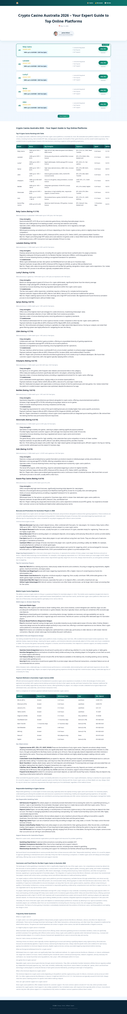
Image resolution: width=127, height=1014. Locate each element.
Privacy (59, 1005)
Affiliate (68, 1005)
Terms (63, 1005)
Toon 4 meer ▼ (63, 116)
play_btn (103, 49)
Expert (72, 1005)
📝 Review (108, 3)
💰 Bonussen (99, 3)
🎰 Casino (90, 3)
